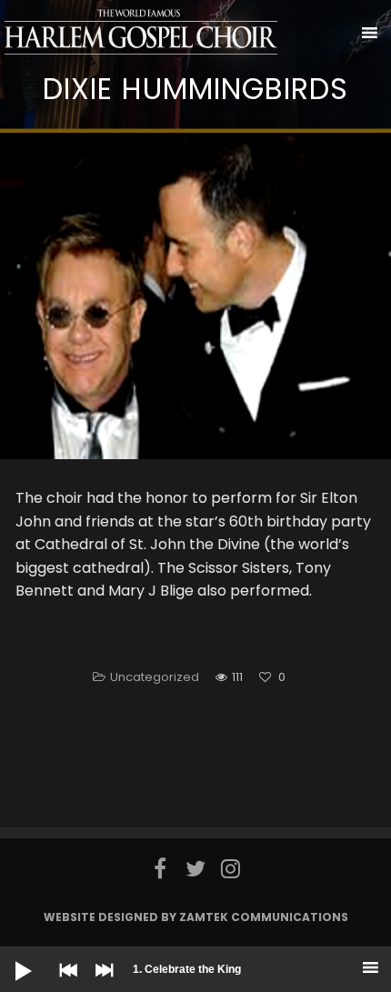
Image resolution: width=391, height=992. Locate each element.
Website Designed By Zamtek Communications (196, 917)
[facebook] (160, 868)
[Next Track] (100, 983)
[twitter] (196, 868)
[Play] (9, 956)
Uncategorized (154, 677)
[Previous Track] (64, 983)
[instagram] (230, 868)
